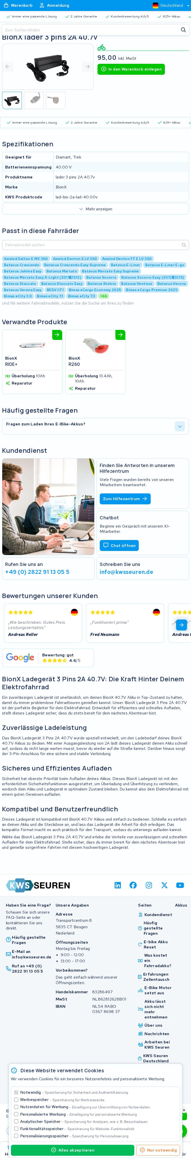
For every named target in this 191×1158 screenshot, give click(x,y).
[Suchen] (183, 30)
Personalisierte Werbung (79, 1114)
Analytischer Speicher (84, 1121)
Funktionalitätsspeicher (77, 1128)
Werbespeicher (62, 1099)
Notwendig (74, 1092)
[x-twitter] (164, 885)
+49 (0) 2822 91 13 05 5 (37, 571)
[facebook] (133, 885)
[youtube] (180, 885)
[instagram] (149, 885)
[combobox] (169, 5)
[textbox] (168, 5)
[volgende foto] (87, 66)
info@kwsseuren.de (126, 571)
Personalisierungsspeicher (74, 1136)
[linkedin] (117, 885)
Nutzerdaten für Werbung (85, 1106)
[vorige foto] (7, 66)
